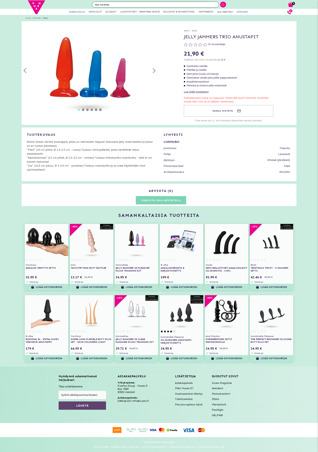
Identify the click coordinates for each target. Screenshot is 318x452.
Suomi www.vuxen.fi (154, 446)
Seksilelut (217, 388)
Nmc (45, 18)
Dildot (215, 399)
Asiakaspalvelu (184, 383)
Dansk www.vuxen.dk (211, 446)
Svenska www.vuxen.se (124, 446)
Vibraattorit (219, 404)
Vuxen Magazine (222, 383)
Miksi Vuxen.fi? (184, 388)
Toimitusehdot (184, 399)
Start (28, 18)
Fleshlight (217, 409)
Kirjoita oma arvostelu (161, 200)
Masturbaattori (221, 393)
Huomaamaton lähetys (189, 393)
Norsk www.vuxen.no (182, 446)
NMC (194, 30)
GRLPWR (217, 415)
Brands (37, 18)
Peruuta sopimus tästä (188, 404)
